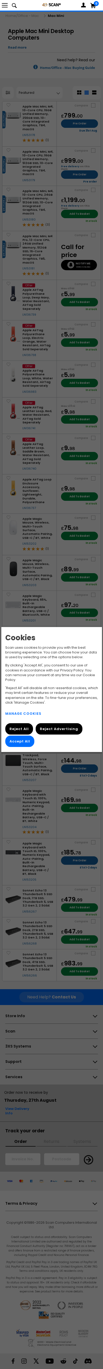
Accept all (20, 741)
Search (14, 5)
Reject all (19, 728)
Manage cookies (23, 713)
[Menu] (5, 5)
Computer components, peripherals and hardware (51, 4)
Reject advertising (59, 728)
